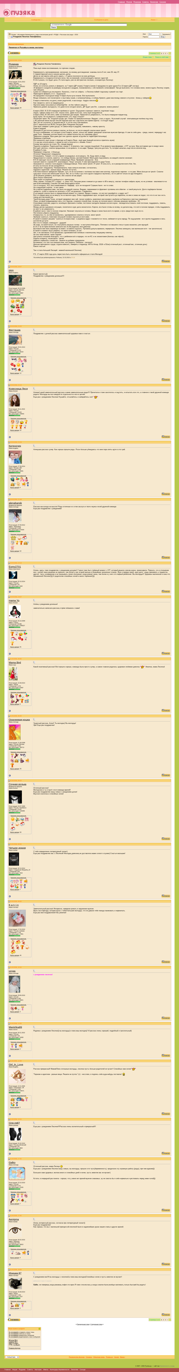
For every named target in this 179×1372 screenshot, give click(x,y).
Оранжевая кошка (19, 719)
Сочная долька (17, 784)
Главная (121, 2)
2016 (76, 34)
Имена (45, 1370)
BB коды (11, 1340)
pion (11, 270)
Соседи (162, 2)
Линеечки (154, 2)
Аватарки (38, 1370)
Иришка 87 (15, 1273)
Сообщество (35, 20)
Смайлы (11, 1342)
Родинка (14, 64)
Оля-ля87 (14, 1123)
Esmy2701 (15, 566)
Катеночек (15, 446)
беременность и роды (167, 1366)
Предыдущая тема (83, 1324)
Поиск (153, 20)
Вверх (122, 1357)
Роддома (137, 2)
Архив (116, 1357)
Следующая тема (96, 1324)
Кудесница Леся (18, 388)
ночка (12, 971)
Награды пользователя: (18, 91)
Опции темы (147, 57)
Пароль (145, 37)
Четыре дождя (17, 848)
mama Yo (14, 600)
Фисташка (14, 330)
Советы (145, 2)
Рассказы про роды (66, 34)
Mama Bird (15, 662)
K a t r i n (14, 905)
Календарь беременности (59, 1370)
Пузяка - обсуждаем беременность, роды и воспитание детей (31, 34)
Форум (129, 2)
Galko (12, 1162)
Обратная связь (99, 1357)
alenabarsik (15, 503)
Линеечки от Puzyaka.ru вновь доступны (26, 47)
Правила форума (14, 1348)
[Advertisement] (108, 11)
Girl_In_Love (16, 1064)
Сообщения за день (101, 20)
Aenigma (14, 1219)
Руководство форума (77, 1357)
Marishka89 (15, 1027)
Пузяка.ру (109, 1357)
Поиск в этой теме (161, 57)
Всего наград (14, 108)
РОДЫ (56, 34)
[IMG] (10, 1343)
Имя (144, 34)
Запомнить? (166, 34)
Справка (89, 1357)
